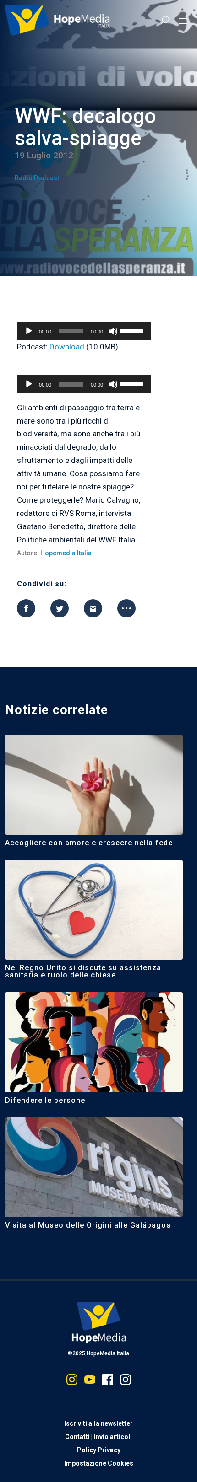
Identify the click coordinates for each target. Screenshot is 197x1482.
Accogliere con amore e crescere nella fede (89, 842)
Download (66, 346)
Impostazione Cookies (98, 1463)
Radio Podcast (37, 178)
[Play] (28, 331)
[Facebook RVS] (107, 1381)
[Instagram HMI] (71, 1381)
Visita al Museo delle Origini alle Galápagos (88, 1225)
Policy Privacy (98, 1450)
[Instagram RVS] (125, 1381)
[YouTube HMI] (89, 1381)
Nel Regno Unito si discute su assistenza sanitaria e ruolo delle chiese (83, 971)
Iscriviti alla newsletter (98, 1423)
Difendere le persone (45, 1100)
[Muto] (113, 331)
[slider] (133, 330)
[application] (84, 331)
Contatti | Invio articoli (98, 1436)
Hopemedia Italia (66, 553)
